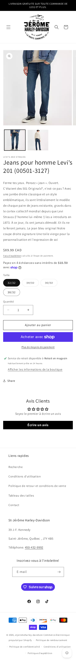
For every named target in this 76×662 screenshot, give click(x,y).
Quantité (8, 301)
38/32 (12, 292)
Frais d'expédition (12, 255)
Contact (13, 505)
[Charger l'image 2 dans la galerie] (38, 140)
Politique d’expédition (40, 653)
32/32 (12, 283)
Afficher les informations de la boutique (35, 369)
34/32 (32, 284)
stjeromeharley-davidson (29, 634)
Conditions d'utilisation (24, 476)
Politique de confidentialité (24, 646)
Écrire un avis (37, 425)
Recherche (15, 467)
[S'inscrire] (59, 572)
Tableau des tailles (21, 495)
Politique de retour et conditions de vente (37, 486)
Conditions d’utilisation (57, 646)
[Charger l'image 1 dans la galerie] (14, 140)
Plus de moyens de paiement (38, 347)
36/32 (51, 284)
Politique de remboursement (51, 640)
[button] (8, 27)
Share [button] (11, 381)
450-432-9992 (34, 547)
